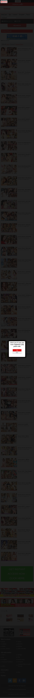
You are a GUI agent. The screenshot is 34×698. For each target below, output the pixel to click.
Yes (17, 350)
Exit (17, 352)
